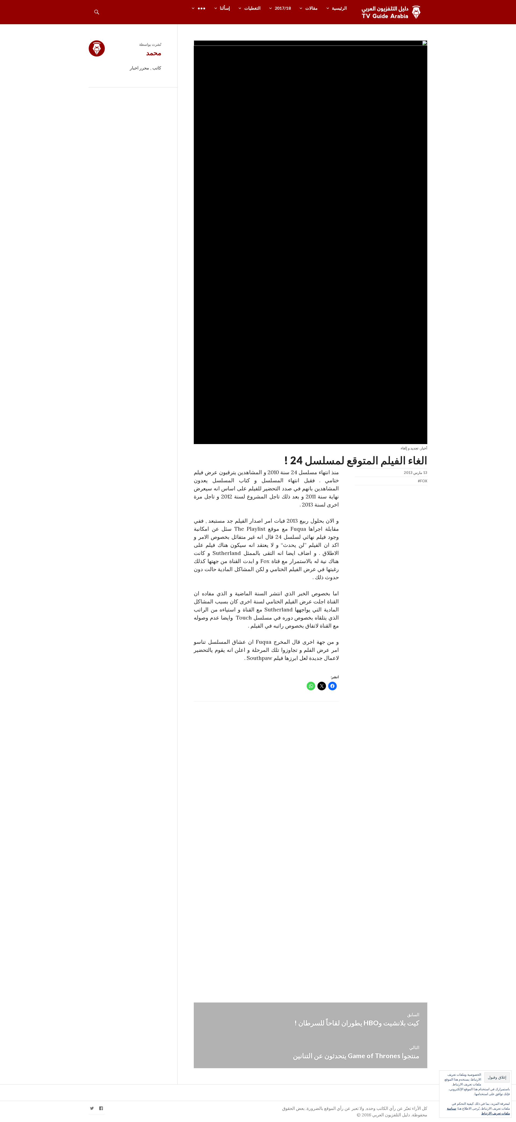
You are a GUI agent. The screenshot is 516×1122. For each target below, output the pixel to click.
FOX (423, 481)
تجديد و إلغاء (409, 448)
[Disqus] (310, 777)
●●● (202, 7)
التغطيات (252, 7)
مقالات (311, 7)
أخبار (423, 448)
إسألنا (225, 7)
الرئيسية (339, 7)
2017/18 (283, 7)
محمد (153, 52)
